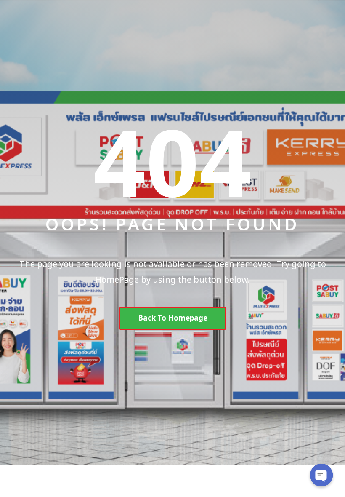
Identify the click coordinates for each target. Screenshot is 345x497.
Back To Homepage (172, 318)
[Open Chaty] (321, 475)
